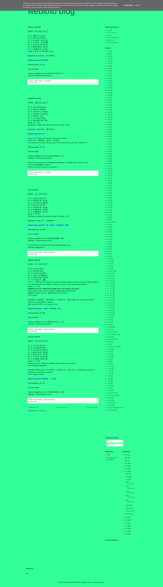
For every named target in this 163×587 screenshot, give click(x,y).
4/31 (108, 171)
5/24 (108, 195)
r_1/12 (109, 366)
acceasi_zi (110, 271)
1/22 (108, 66)
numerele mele (112, 347)
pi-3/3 (109, 354)
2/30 (108, 98)
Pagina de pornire (62, 407)
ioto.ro (109, 35)
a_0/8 (109, 259)
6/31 (108, 237)
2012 (126, 526)
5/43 (108, 229)
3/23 (108, 110)
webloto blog (51, 11)
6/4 (108, 251)
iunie (128, 477)
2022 (126, 460)
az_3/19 (109, 310)
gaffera (89, 582)
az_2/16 (109, 298)
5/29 (35, 254)
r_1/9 (108, 383)
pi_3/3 (109, 349)
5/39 (108, 220)
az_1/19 (109, 293)
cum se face (111, 332)
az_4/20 (109, 315)
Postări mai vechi (92, 407)
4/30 (108, 168)
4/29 (35, 83)
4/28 (108, 161)
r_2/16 (109, 386)
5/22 (108, 193)
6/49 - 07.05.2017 (38, 264)
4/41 (108, 188)
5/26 (108, 198)
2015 (126, 520)
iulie (127, 474)
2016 (126, 517)
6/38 (108, 246)
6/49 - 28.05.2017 (38, 102)
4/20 (108, 151)
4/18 (108, 144)
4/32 (108, 173)
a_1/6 (109, 266)
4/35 (108, 178)
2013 (126, 523)
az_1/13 (109, 283)
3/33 (108, 132)
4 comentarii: (48, 172)
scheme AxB (111, 393)
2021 (126, 463)
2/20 (108, 78)
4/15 (108, 141)
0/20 (108, 56)
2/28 (108, 93)
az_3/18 (109, 307)
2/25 (108, 88)
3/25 (108, 115)
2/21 (108, 80)
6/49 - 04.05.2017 (38, 341)
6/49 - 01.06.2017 (38, 31)
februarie (129, 511)
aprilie (128, 505)
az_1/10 (109, 278)
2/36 (108, 100)
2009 (126, 534)
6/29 (108, 232)
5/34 (108, 210)
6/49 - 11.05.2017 (38, 194)
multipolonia (111, 339)
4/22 (108, 154)
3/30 (35, 401)
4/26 (108, 159)
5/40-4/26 (110, 222)
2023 (126, 457)
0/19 (108, 54)
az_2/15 (109, 295)
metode (109, 337)
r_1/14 (109, 371)
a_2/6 (109, 268)
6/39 (108, 249)
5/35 (108, 212)
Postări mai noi (33, 407)
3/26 (108, 117)
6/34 (108, 239)
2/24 (108, 85)
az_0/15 (109, 276)
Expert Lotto (111, 40)
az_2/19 (109, 305)
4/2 (108, 149)
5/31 (108, 207)
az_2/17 (109, 300)
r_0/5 (108, 364)
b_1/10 (109, 317)
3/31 (108, 127)
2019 (126, 469)
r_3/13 (109, 390)
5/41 (108, 224)
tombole (109, 405)
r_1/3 (108, 376)
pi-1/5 (109, 351)
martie (128, 508)
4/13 (108, 139)
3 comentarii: (48, 81)
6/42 (108, 256)
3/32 (108, 129)
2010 (126, 531)
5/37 (108, 215)
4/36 (108, 180)
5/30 (108, 205)
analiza (109, 273)
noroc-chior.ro (111, 33)
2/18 (108, 76)
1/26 (108, 68)
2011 (126, 528)
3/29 (108, 122)
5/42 (108, 227)
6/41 (108, 254)
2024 (126, 455)
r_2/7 (108, 388)
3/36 (108, 134)
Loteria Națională (112, 37)
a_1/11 (109, 261)
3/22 (108, 107)
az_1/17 (109, 290)
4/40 (108, 185)
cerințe (109, 329)
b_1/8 (109, 320)
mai (127, 479)
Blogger (102, 582)
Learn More (128, 5)
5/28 (108, 200)
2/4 (108, 102)
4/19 (108, 146)
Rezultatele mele (112, 42)
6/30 (108, 234)
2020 (126, 466)
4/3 (108, 166)
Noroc (109, 342)
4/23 (108, 156)
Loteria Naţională (112, 334)
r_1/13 (109, 368)
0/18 (108, 51)
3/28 (35, 174)
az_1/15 (109, 285)
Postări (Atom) (41, 411)
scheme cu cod (112, 395)
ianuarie (129, 514)
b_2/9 (109, 322)
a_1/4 (109, 263)
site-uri (109, 400)
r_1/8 (108, 381)
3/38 (108, 137)
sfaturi (109, 398)
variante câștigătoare (114, 407)
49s (108, 190)
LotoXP (109, 30)
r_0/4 (108, 361)
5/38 (108, 217)
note (108, 344)
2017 (126, 471)
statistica (110, 403)
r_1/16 (109, 373)
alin (109, 454)
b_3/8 (109, 325)
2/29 (108, 95)
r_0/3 (108, 359)
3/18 (108, 105)
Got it (137, 5)
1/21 (108, 63)
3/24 (108, 112)
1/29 (108, 71)
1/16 (108, 59)
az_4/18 (109, 312)
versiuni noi (111, 410)
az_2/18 (109, 303)
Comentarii (112, 445)
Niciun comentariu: (49, 252)
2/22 (108, 83)
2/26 (35, 331)
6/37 (108, 244)
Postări (110, 441)
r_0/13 (109, 356)
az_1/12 (109, 281)
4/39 (108, 183)
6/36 (108, 242)
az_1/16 (109, 288)
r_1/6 (108, 378)
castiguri (110, 327)
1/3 (108, 73)
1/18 (108, 61)
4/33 (108, 176)
